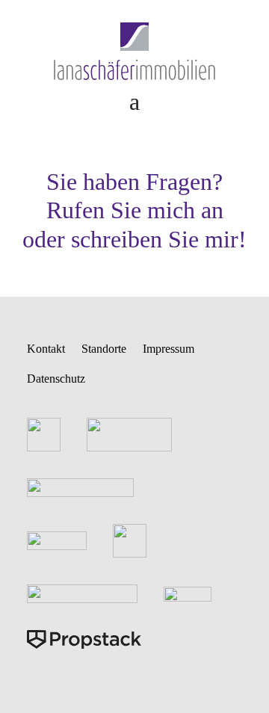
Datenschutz (56, 378)
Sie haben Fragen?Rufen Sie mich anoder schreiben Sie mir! (134, 210)
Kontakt (46, 348)
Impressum (168, 348)
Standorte (103, 348)
